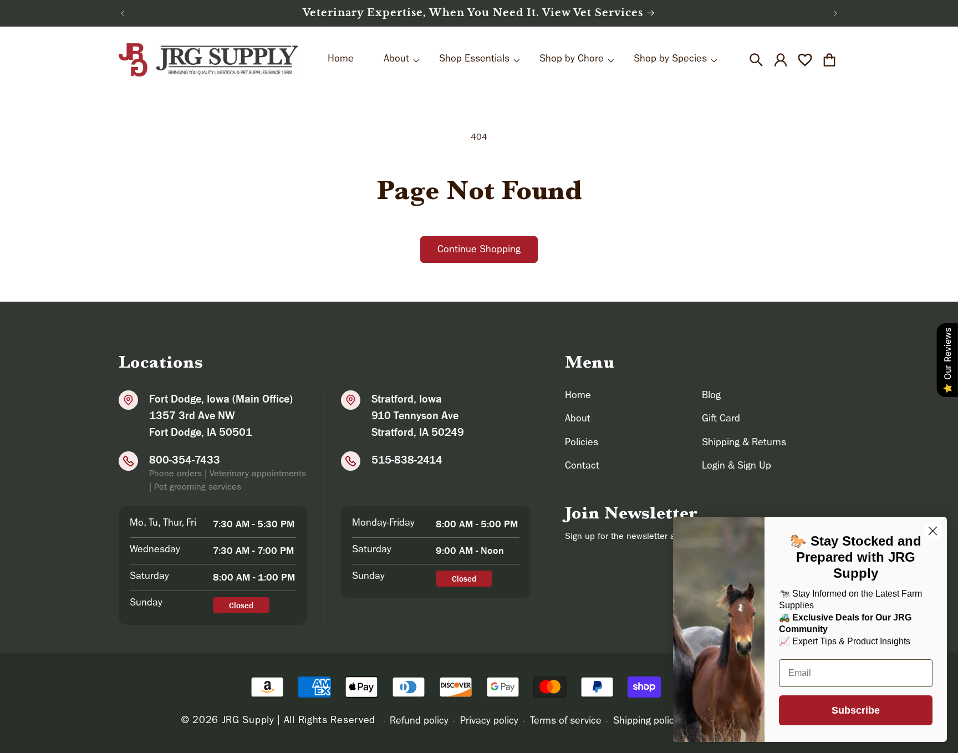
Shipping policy (646, 722)
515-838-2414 (406, 460)
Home (578, 396)
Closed (241, 605)
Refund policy (419, 722)
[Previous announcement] (122, 13)
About (577, 420)
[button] (756, 60)
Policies (581, 444)
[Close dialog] (932, 531)
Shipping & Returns (744, 444)
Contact (582, 467)
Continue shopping (479, 251)
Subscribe (856, 710)
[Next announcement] (835, 13)
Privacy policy (489, 722)
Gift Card (721, 420)
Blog (711, 396)
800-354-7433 (184, 460)
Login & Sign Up (736, 467)
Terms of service (566, 722)
